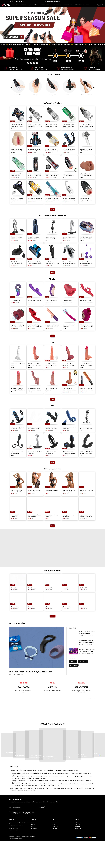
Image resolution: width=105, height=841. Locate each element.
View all (52, 616)
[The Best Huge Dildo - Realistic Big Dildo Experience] (73, 633)
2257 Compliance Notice (13, 828)
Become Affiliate (34, 828)
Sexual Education (83, 661)
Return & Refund (78, 826)
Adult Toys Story (73, 665)
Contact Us (33, 824)
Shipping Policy (77, 822)
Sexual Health (73, 661)
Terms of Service (78, 828)
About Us (32, 822)
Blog (31, 826)
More (52, 209)
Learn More (92, 623)
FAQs (54, 824)
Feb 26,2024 (81, 653)
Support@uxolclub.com (15, 831)
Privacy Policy (77, 824)
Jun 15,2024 (12, 674)
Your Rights (55, 828)
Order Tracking (55, 826)
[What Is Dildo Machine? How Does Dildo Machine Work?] (73, 651)
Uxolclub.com (20, 674)
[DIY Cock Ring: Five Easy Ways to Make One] (36, 647)
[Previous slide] (89, 699)
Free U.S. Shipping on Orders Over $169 (52, 1)
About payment (55, 822)
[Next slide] (94, 699)
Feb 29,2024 (81, 644)
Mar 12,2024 (81, 635)
